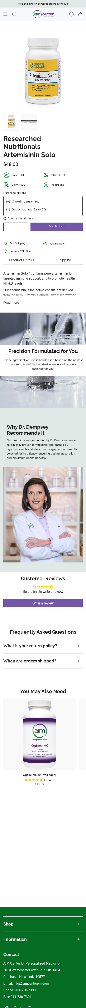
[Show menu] (5, 14)
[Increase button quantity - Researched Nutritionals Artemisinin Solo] (23, 227)
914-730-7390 (25, 990)
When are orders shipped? (29, 661)
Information (15, 939)
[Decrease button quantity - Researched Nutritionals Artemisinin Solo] (8, 227)
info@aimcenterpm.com (31, 983)
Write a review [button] (43, 603)
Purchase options (14, 192)
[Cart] (80, 14)
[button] (43, 218)
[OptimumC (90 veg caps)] (39, 734)
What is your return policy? (30, 645)
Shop (8, 924)
